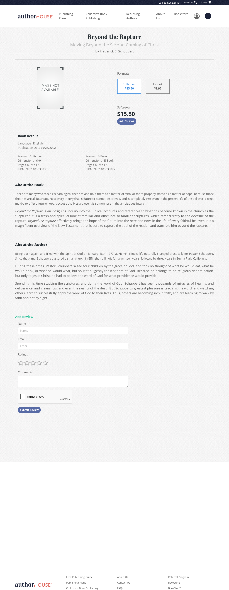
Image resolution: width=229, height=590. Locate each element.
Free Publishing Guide (79, 577)
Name (22, 324)
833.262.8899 (171, 2)
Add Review (24, 317)
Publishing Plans (66, 16)
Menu (209, 15)
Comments (25, 372)
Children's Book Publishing (96, 16)
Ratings (23, 354)
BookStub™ (174, 588)
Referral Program (178, 577)
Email (21, 339)
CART (204, 2)
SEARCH (188, 2)
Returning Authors (133, 16)
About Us (160, 16)
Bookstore (181, 14)
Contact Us (123, 582)
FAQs (120, 588)
